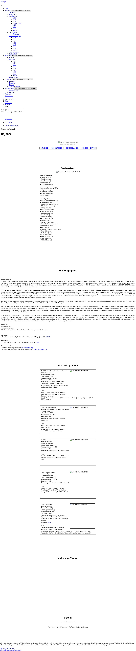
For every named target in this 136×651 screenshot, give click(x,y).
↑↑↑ (2, 115)
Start (6, 8)
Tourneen (16, 34)
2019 (14, 27)
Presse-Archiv (13, 90)
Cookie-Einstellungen (11, 125)
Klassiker (12, 81)
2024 (14, 20)
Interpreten (8, 55)
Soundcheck (13, 14)
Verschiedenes (9, 88)
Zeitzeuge (12, 83)
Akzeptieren (4, 648)
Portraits (11, 57)
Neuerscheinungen (15, 36)
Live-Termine (13, 32)
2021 (14, 45)
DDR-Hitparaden (14, 86)
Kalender (12, 92)
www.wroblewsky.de (40, 349)
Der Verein (8, 122)
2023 (14, 21)
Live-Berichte (13, 16)
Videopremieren (14, 52)
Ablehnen (11, 648)
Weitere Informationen (7, 650)
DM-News (12, 12)
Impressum (8, 119)
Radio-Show (13, 54)
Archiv (15, 30)
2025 (14, 18)
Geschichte (8, 79)
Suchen (3, 110)
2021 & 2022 (17, 23)
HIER (48, 337)
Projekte (11, 85)
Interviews (12, 59)
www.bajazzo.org (27, 348)
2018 (14, 28)
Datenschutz (9, 96)
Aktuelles (8, 10)
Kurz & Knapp (13, 77)
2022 (14, 43)
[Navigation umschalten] (1, 5)
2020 (14, 25)
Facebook (8, 94)
